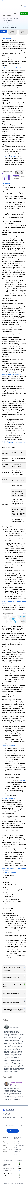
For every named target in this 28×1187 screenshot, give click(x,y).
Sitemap (5, 1153)
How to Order (17, 1142)
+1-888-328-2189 (7, 1170)
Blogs (4, 1145)
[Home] (8, 6)
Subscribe (12, 1131)
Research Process (7, 1149)
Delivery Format (18, 1143)
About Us (5, 1147)
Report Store (6, 1142)
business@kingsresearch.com (8, 1168)
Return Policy (17, 1149)
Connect (5, 1151)
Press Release (6, 1143)
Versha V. (9, 22)
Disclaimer (16, 1154)
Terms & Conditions (19, 1145)
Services (5, 1140)
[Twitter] (20, 1175)
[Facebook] (20, 1163)
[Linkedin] (20, 1171)
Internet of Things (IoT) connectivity (11, 374)
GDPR (15, 1153)
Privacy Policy (17, 1151)
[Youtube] (20, 1178)
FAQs (15, 1147)
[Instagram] (19, 1167)
